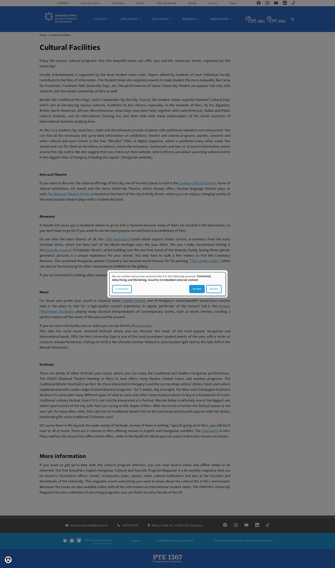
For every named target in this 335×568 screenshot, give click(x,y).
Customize (122, 289)
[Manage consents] (8, 559)
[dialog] (167, 284)
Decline (214, 289)
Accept (197, 289)
